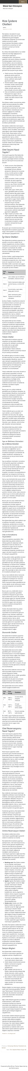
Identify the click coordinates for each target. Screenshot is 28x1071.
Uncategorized (11, 1033)
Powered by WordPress (8, 1066)
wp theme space (14, 1068)
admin (4, 27)
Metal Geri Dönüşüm (12, 6)
